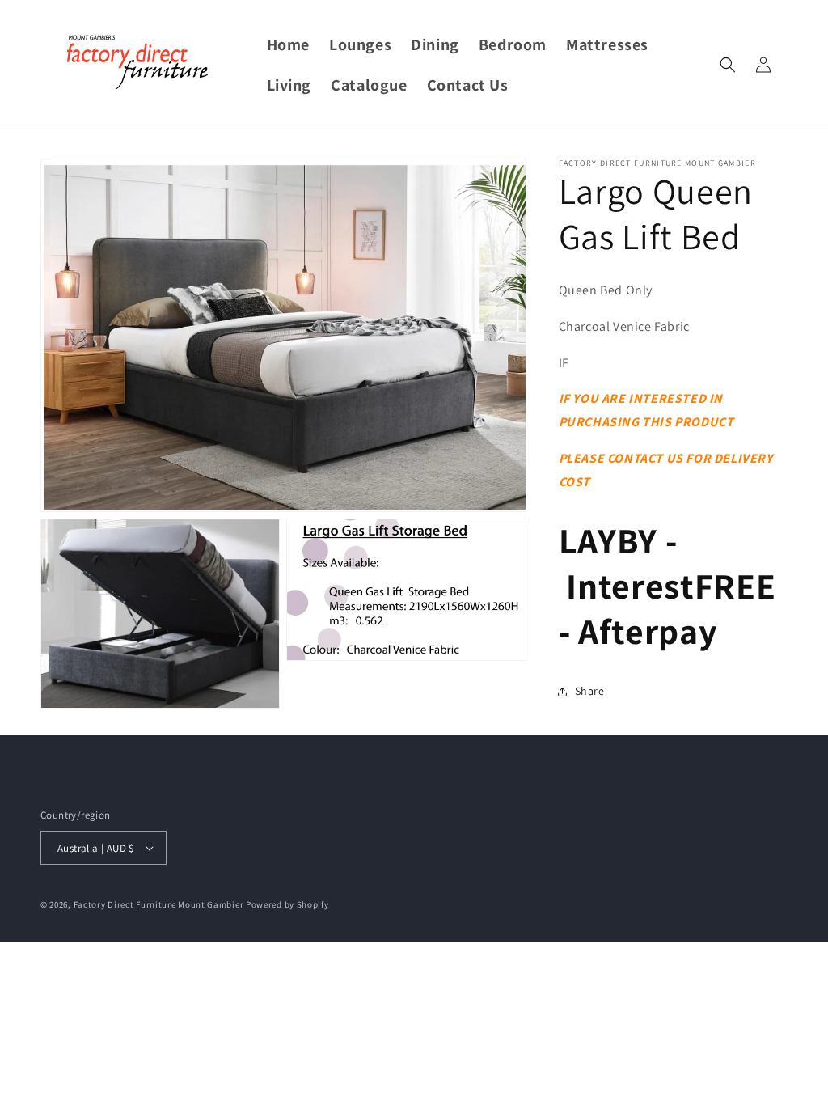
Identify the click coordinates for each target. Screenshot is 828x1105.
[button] (728, 65)
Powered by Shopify (287, 904)
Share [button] (590, 691)
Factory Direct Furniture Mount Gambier (159, 904)
